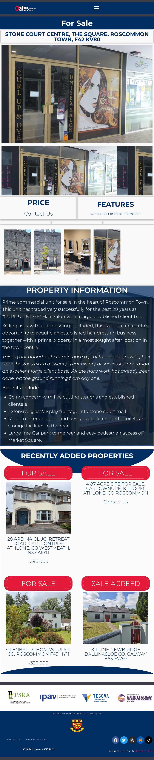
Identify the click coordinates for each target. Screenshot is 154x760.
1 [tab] (77, 279)
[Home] (140, 740)
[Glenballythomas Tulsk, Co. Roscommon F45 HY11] (38, 618)
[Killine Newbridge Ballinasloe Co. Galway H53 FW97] (115, 618)
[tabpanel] (17, 251)
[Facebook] (115, 740)
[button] (96, 8)
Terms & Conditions (36, 740)
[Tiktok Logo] (148, 740)
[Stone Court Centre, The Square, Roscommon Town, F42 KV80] (77, 94)
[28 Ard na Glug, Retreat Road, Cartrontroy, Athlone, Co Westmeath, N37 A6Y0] (38, 508)
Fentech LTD (144, 751)
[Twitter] (124, 740)
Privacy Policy (12, 740)
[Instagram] (132, 740)
